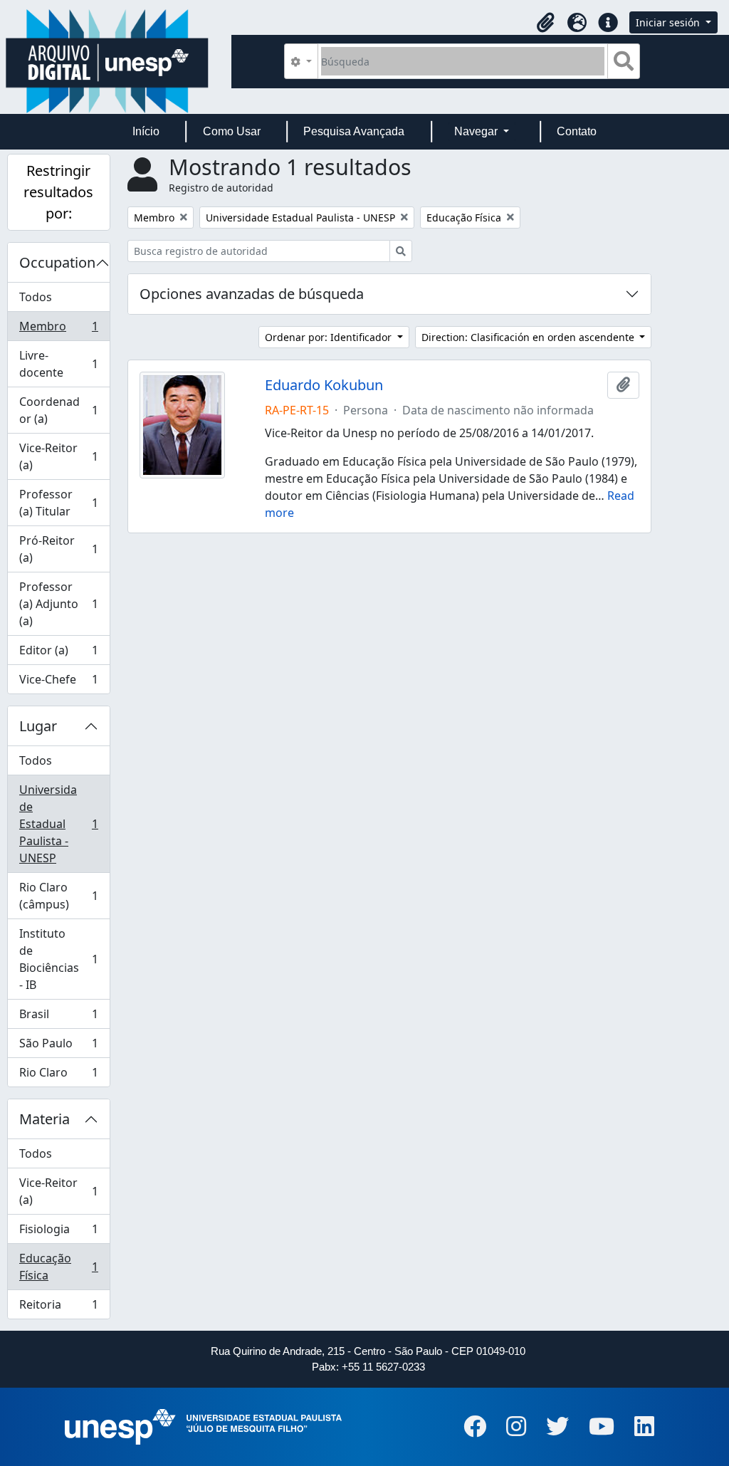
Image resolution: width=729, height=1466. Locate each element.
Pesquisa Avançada (353, 131)
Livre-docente (58, 363)
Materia (44, 1119)
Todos (35, 297)
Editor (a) (58, 653)
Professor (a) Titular (58, 502)
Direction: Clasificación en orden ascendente (529, 337)
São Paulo (58, 1046)
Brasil (58, 1017)
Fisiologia (58, 1232)
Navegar (477, 131)
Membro (58, 329)
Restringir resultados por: (58, 192)
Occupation (57, 262)
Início (145, 131)
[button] (545, 22)
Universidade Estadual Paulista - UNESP (58, 824)
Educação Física (58, 1266)
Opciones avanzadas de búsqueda (252, 293)
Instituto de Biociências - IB (58, 959)
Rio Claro (58, 1075)
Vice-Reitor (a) (58, 456)
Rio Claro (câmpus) (58, 895)
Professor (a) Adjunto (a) (58, 604)
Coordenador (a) (58, 410)
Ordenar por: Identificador (329, 337)
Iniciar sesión (669, 22)
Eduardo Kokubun (324, 385)
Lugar (38, 725)
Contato (577, 131)
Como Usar (232, 131)
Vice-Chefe (58, 682)
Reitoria (58, 1308)
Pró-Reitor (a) (58, 549)
